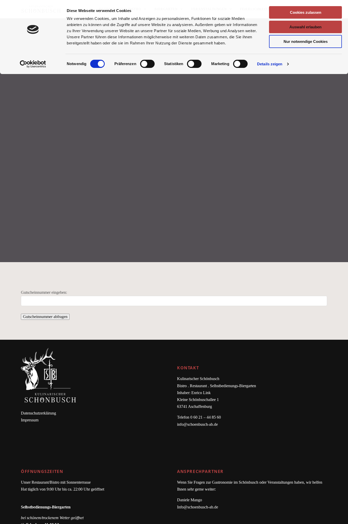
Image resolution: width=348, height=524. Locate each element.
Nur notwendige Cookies (306, 41)
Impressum (29, 420)
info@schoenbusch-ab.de (197, 424)
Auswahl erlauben (305, 27)
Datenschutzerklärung (38, 413)
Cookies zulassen (305, 12)
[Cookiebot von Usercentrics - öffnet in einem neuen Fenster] (33, 64)
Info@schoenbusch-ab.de (197, 507)
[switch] (147, 64)
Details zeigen (269, 64)
